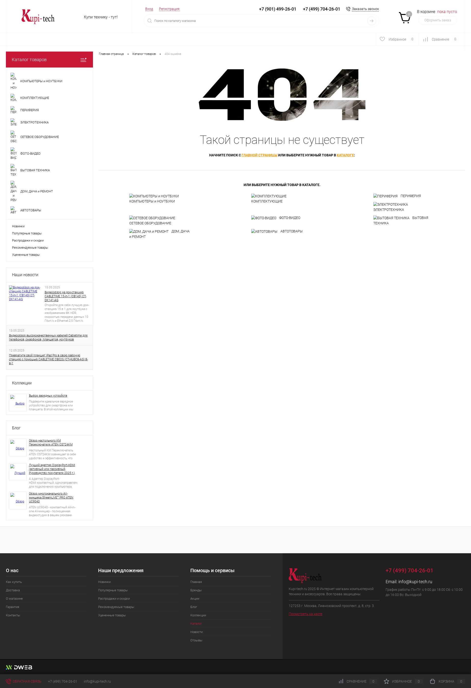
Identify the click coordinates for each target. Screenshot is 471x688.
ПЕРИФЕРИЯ (411, 196)
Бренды (196, 590)
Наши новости (25, 274)
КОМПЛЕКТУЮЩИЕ (267, 201)
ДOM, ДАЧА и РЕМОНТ (159, 234)
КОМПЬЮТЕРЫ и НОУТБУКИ (152, 201)
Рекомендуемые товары (30, 247)
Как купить (14, 582)
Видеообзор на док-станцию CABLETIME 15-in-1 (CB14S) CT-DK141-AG (65, 296)
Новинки (18, 226)
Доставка (13, 590)
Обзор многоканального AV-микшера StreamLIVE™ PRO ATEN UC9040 (51, 497)
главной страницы (259, 155)
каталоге (345, 155)
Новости (196, 632)
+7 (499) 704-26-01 (62, 681)
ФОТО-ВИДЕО (289, 218)
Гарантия (12, 607)
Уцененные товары (26, 254)
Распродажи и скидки (28, 240)
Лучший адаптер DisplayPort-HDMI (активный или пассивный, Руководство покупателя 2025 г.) (52, 469)
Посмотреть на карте (305, 614)
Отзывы (196, 640)
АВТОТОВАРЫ (291, 231)
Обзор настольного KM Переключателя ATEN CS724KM (51, 442)
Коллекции (22, 383)
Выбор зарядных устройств (48, 395)
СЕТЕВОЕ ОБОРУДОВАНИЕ (150, 223)
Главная (196, 582)
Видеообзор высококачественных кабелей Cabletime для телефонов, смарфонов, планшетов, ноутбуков (48, 337)
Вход (149, 9)
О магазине (14, 598)
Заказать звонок (365, 9)
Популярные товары (27, 233)
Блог (16, 428)
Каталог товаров (29, 59)
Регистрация (169, 9)
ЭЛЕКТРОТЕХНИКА (388, 210)
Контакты (13, 615)
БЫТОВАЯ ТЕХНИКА (400, 220)
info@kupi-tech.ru (415, 581)
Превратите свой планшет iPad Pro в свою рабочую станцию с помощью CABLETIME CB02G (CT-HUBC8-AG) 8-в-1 (48, 359)
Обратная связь (26, 681)
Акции (194, 598)
